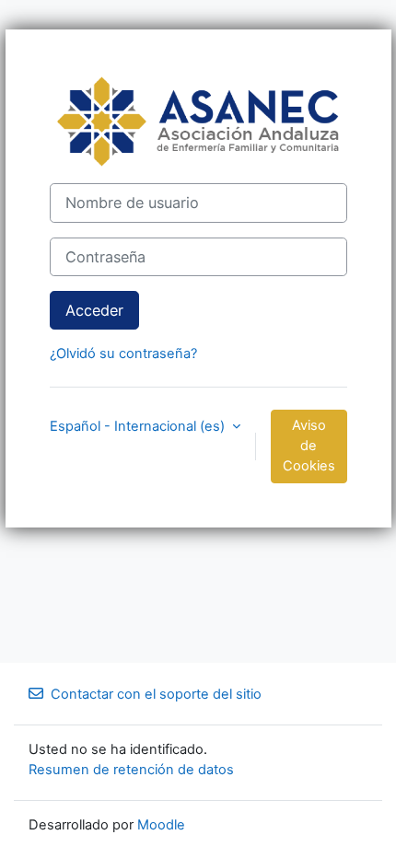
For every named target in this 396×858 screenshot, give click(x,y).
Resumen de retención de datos (131, 769)
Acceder (94, 310)
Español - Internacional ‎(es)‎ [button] (139, 426)
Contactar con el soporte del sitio (156, 694)
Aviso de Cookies (309, 445)
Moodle (161, 825)
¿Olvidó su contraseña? (123, 353)
